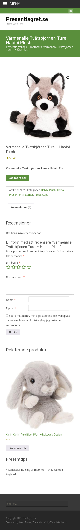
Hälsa (60, 190)
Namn (11, 300)
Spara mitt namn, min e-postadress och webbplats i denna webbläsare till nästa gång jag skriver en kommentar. (38, 320)
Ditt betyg (13, 262)
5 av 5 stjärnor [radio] (29, 267)
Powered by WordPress (18, 522)
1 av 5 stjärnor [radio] (8, 267)
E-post (11, 308)
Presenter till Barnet (21, 194)
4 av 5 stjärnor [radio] (24, 267)
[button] (68, 77)
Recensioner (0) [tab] (20, 207)
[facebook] (70, 12)
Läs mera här (17, 178)
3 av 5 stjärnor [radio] (18, 267)
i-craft (43, 522)
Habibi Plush (48, 190)
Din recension (15, 277)
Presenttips (41, 194)
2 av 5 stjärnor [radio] (13, 267)
